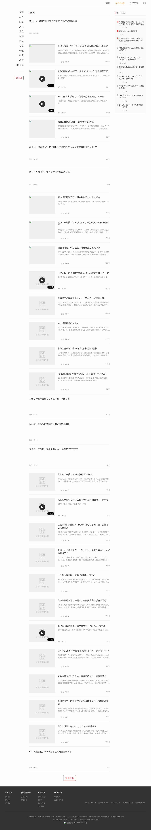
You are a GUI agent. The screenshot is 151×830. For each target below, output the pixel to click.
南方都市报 (41, 803)
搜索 (109, 3)
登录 (144, 3)
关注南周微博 (58, 800)
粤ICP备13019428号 (117, 816)
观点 (21, 31)
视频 (21, 60)
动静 (21, 16)
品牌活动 (19, 64)
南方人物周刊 (42, 797)
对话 (21, 40)
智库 (21, 55)
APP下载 (135, 3)
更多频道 (18, 78)
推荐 (21, 11)
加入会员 (121, 3)
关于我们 (7, 803)
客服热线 (57, 797)
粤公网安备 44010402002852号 (77, 823)
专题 (21, 45)
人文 (21, 26)
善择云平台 (24, 797)
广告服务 (24, 800)
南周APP (7, 800)
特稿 (21, 36)
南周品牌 (7, 797)
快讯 (21, 50)
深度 (21, 21)
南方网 (40, 800)
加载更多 (69, 777)
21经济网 (41, 806)
